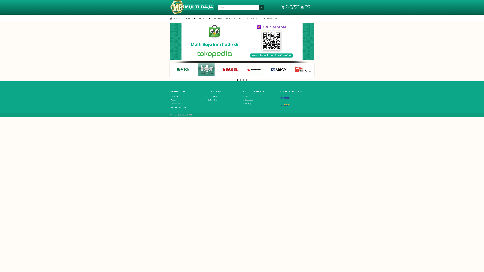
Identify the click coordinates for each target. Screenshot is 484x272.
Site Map (248, 104)
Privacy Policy (176, 104)
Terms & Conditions (178, 107)
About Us (174, 96)
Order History (213, 100)
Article (173, 100)
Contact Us (249, 100)
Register (308, 8)
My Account (212, 96)
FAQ (246, 96)
